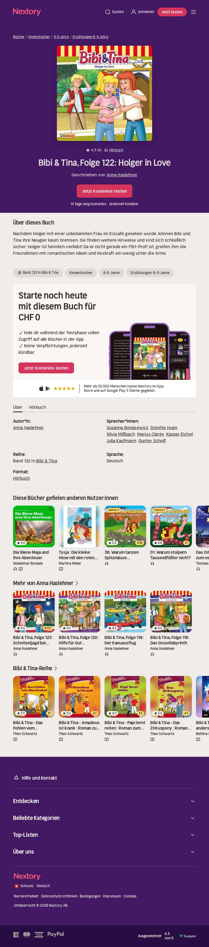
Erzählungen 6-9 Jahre (90, 37)
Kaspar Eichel (179, 434)
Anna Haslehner (122, 174)
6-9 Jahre (61, 37)
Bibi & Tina (46, 460)
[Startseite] (57, 11)
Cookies (130, 896)
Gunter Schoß (152, 440)
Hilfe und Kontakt (39, 778)
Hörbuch (21, 478)
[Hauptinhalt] (193, 12)
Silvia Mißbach (121, 434)
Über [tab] (18, 407)
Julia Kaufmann (121, 440)
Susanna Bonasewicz (128, 427)
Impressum (112, 896)
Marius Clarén (150, 434)
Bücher (18, 37)
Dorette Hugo (163, 427)
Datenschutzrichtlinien (59, 896)
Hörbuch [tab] (37, 407)
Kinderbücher (39, 37)
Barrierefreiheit (26, 896)
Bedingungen (90, 896)
